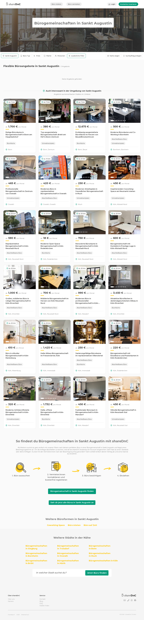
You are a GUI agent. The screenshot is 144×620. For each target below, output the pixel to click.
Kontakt (42, 599)
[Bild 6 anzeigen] (16, 120)
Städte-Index (44, 606)
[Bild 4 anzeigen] (13, 120)
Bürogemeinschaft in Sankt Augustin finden (72, 491)
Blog (41, 601)
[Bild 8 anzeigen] (90, 120)
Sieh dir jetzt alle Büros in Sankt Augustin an (72, 502)
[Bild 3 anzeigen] (11, 120)
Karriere (11, 601)
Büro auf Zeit (90, 525)
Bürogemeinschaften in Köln (103, 561)
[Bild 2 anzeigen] (10, 120)
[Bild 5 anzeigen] (15, 120)
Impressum (11, 614)
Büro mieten (56, 4)
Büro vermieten (74, 4)
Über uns (11, 599)
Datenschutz (25, 614)
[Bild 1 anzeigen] (7, 120)
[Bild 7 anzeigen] (88, 120)
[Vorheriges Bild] (6, 111)
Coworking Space (56, 525)
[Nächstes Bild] (33, 111)
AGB (18, 614)
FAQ (41, 603)
